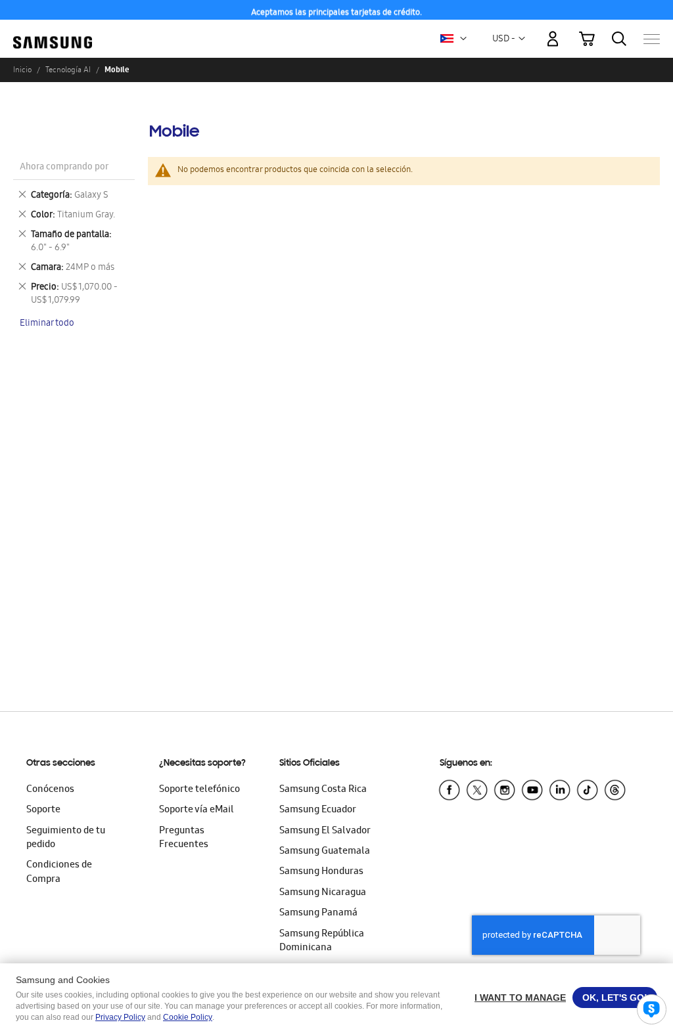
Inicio (22, 69)
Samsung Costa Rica (323, 790)
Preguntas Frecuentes (183, 838)
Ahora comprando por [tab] (64, 167)
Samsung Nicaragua (322, 893)
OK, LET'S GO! (614, 997)
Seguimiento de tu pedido (65, 838)
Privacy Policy (120, 1017)
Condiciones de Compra (59, 872)
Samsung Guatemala (324, 852)
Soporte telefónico (199, 790)
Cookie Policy (187, 1017)
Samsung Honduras (321, 872)
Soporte (43, 810)
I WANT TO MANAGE (520, 997)
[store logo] (52, 32)
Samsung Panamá (318, 913)
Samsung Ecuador (317, 810)
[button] (463, 39)
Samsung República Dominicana (321, 941)
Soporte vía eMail (196, 810)
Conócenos (50, 790)
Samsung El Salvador (325, 831)
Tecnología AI (68, 69)
